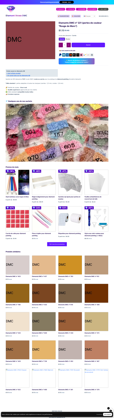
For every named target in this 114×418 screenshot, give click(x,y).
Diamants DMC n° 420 (13, 361)
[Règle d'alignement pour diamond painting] (44, 182)
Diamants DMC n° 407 (92, 361)
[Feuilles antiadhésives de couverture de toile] (96, 182)
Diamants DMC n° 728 (39, 361)
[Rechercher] (103, 16)
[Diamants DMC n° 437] (44, 265)
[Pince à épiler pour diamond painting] (44, 219)
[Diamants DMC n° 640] (44, 321)
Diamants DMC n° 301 (65, 389)
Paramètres (99, 414)
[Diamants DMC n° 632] (17, 378)
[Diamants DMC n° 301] (70, 378)
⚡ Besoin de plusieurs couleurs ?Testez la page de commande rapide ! (76, 61)
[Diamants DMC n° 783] (70, 265)
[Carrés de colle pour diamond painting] (17, 219)
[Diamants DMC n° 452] (70, 349)
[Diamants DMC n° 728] (44, 349)
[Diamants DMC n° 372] (96, 321)
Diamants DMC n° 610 (65, 305)
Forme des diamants (65, 35)
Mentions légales (57, 411)
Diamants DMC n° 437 (39, 276)
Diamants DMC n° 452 (65, 361)
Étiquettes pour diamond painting (69, 233)
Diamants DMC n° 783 (65, 276)
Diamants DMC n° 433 (39, 305)
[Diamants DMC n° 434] (70, 321)
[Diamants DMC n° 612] (96, 265)
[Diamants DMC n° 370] (96, 378)
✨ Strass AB (70, 9)
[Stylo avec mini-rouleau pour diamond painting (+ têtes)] (96, 219)
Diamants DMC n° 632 (13, 389)
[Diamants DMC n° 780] (17, 293)
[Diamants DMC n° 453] (17, 265)
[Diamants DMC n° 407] (96, 349)
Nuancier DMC (63, 16)
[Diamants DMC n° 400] (44, 378)
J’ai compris (107, 414)
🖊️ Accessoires (81, 9)
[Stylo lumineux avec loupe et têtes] (17, 182)
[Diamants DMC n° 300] (96, 293)
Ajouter (88, 45)
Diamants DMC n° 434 (65, 333)
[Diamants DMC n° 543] (17, 321)
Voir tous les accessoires (57, 244)
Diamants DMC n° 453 (13, 276)
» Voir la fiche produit (13, 73)
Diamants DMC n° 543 (13, 333)
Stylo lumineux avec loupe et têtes (17, 197)
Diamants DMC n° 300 (92, 305)
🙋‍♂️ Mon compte (103, 9)
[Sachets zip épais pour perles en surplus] (70, 182)
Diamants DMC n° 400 (39, 389)
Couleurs (76, 16)
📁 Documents (92, 9)
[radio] (62, 39)
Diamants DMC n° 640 (39, 333)
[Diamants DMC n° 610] (70, 293)
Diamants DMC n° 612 (92, 276)
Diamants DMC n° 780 (13, 305)
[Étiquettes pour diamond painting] (70, 219)
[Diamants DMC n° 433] (44, 293)
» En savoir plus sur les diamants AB (18, 75)
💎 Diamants (60, 9)
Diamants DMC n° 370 (92, 389)
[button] (89, 16)
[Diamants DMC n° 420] (17, 349)
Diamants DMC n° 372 (92, 333)
